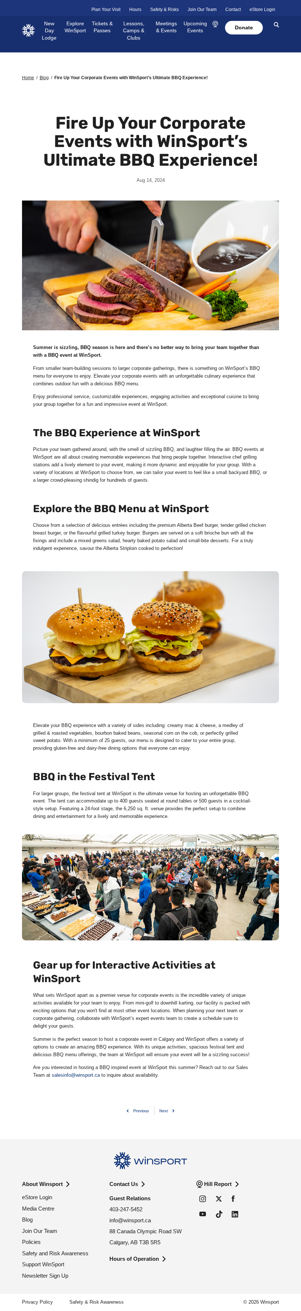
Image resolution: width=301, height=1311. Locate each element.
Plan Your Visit (105, 9)
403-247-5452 (125, 1209)
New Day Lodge (49, 31)
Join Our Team (202, 9)
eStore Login (262, 9)
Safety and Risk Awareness (55, 1253)
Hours (135, 9)
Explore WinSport (75, 27)
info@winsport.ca (130, 1220)
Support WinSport (43, 1264)
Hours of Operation (134, 1259)
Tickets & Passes (102, 27)
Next (163, 1111)
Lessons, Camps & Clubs (133, 31)
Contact (233, 9)
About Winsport (42, 1184)
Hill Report (218, 1184)
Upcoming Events (195, 27)
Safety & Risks (164, 9)
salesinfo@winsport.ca (76, 1075)
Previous (141, 1111)
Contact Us (123, 1184)
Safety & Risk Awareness (96, 1302)
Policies (31, 1242)
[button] (215, 24)
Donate (244, 27)
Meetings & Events (166, 27)
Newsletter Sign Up (45, 1276)
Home (28, 77)
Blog (44, 77)
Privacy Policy (37, 1302)
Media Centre (38, 1208)
